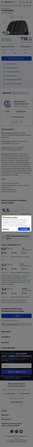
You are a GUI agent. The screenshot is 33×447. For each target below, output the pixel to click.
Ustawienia (6, 229)
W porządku (24, 229)
